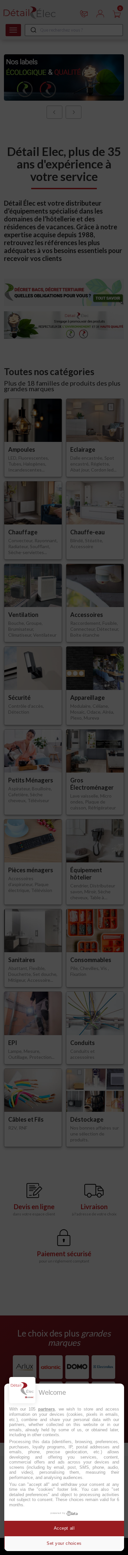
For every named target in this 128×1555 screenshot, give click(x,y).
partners (46, 1409)
